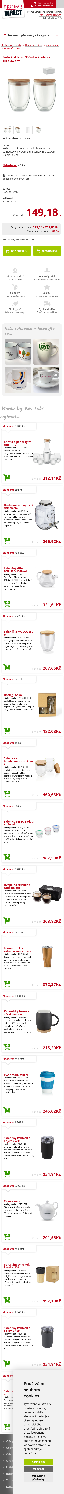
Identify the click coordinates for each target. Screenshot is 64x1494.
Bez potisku (18, 251)
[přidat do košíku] (7, 478)
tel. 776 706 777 (51, 17)
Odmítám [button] (38, 1468)
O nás (9, 1460)
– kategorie (28, 35)
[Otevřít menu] (60, 4)
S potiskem (49, 251)
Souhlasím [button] (38, 1461)
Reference (12, 1473)
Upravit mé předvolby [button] (38, 1477)
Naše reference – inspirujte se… (30, 331)
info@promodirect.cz (50, 14)
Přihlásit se (47, 5)
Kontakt (11, 1486)
